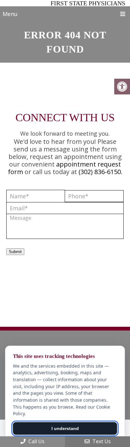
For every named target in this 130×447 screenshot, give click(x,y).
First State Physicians (87, 3)
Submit (15, 251)
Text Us (101, 441)
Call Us (35, 441)
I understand (65, 428)
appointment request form (64, 168)
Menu (10, 14)
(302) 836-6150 (100, 171)
